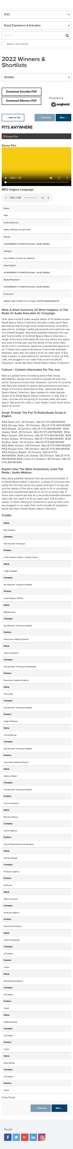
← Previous (45, 117)
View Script (8, 1097)
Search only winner (18, 44)
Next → (63, 117)
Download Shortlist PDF (21, 91)
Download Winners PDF (21, 100)
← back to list (13, 117)
